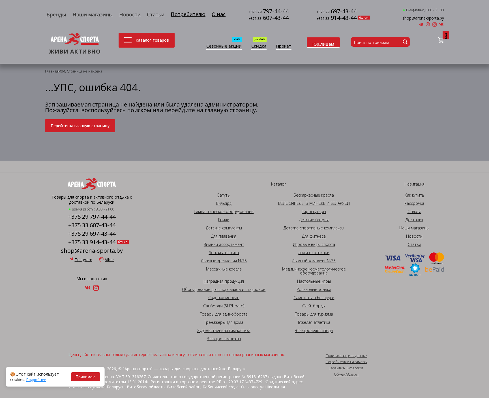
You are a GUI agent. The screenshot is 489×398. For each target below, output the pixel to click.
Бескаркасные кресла (314, 195)
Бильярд (223, 203)
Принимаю (86, 376)
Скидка (259, 46)
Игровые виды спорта (314, 244)
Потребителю (188, 14)
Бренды (56, 14)
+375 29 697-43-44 (91, 234)
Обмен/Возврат (346, 374)
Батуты (223, 195)
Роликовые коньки (314, 289)
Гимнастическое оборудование (224, 212)
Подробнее (36, 380)
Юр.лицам (323, 44)
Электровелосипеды (314, 331)
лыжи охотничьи (313, 253)
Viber (109, 259)
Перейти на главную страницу (80, 125)
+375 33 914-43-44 (91, 242)
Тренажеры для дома (223, 322)
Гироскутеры (314, 212)
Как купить (414, 195)
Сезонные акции (224, 46)
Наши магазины (92, 14)
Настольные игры (314, 281)
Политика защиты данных (346, 355)
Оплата (414, 212)
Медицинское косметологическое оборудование (314, 271)
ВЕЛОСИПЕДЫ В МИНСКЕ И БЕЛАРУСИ (314, 203)
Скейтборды (313, 306)
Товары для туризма (314, 314)
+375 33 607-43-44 (91, 225)
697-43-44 (337, 11)
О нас (219, 14)
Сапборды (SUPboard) (223, 306)
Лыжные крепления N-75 (224, 261)
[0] (441, 40)
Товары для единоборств (224, 314)
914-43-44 (337, 18)
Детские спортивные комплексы (314, 228)
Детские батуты (314, 220)
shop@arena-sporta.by (423, 18)
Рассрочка (414, 203)
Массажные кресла (224, 269)
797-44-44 (269, 11)
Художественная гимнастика (223, 331)
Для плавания (223, 236)
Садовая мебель (223, 298)
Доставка (414, 220)
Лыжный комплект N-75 (314, 261)
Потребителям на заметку (346, 362)
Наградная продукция (223, 281)
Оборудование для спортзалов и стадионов (223, 289)
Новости (130, 14)
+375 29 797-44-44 (91, 217)
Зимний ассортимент (224, 244)
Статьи (155, 14)
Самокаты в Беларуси (313, 298)
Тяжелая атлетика (313, 322)
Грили (223, 220)
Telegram (83, 259)
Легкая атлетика (224, 253)
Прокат (283, 46)
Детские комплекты (224, 228)
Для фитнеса (314, 236)
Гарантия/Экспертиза (346, 368)
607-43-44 (269, 18)
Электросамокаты (224, 339)
